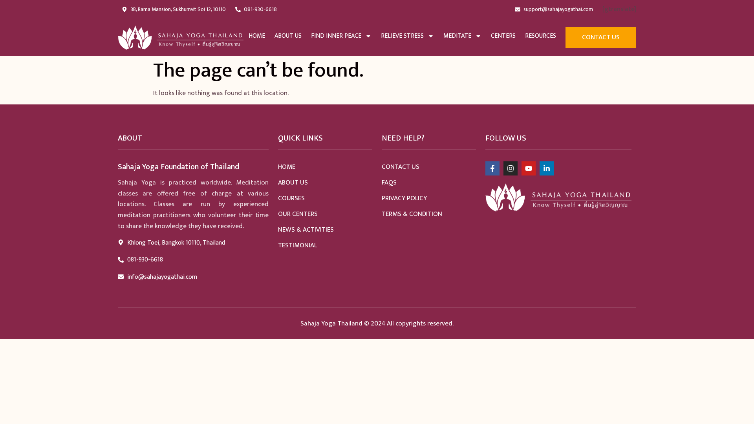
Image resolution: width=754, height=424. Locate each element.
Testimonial (297, 245)
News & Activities (306, 229)
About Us (288, 36)
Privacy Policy (404, 198)
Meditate (457, 36)
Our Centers (298, 213)
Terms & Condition (412, 213)
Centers (503, 36)
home (257, 36)
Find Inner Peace (336, 36)
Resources (540, 36)
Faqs (389, 182)
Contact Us (400, 166)
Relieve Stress (402, 36)
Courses (291, 198)
